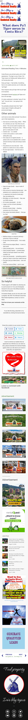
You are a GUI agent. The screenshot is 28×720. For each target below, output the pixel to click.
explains (15, 94)
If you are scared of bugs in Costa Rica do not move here (16, 547)
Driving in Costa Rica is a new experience (15, 562)
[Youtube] (7, 716)
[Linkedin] (14, 716)
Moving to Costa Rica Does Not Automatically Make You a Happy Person (16, 555)
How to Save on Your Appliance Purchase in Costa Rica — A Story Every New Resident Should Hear (16, 540)
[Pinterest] (20, 716)
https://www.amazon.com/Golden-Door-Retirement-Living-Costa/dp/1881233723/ (14, 601)
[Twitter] (20, 712)
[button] (10, 329)
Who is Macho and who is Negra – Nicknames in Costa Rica (16, 569)
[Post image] (5, 541)
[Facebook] (7, 712)
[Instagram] (14, 712)
